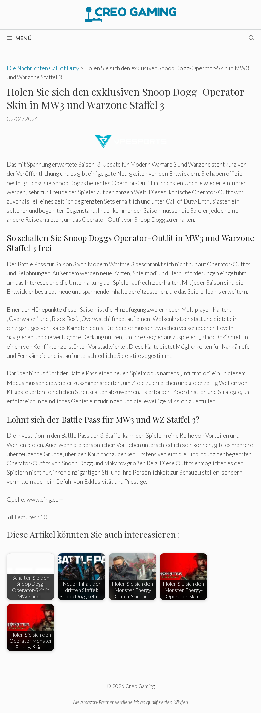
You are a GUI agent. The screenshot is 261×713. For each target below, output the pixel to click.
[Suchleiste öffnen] (251, 38)
